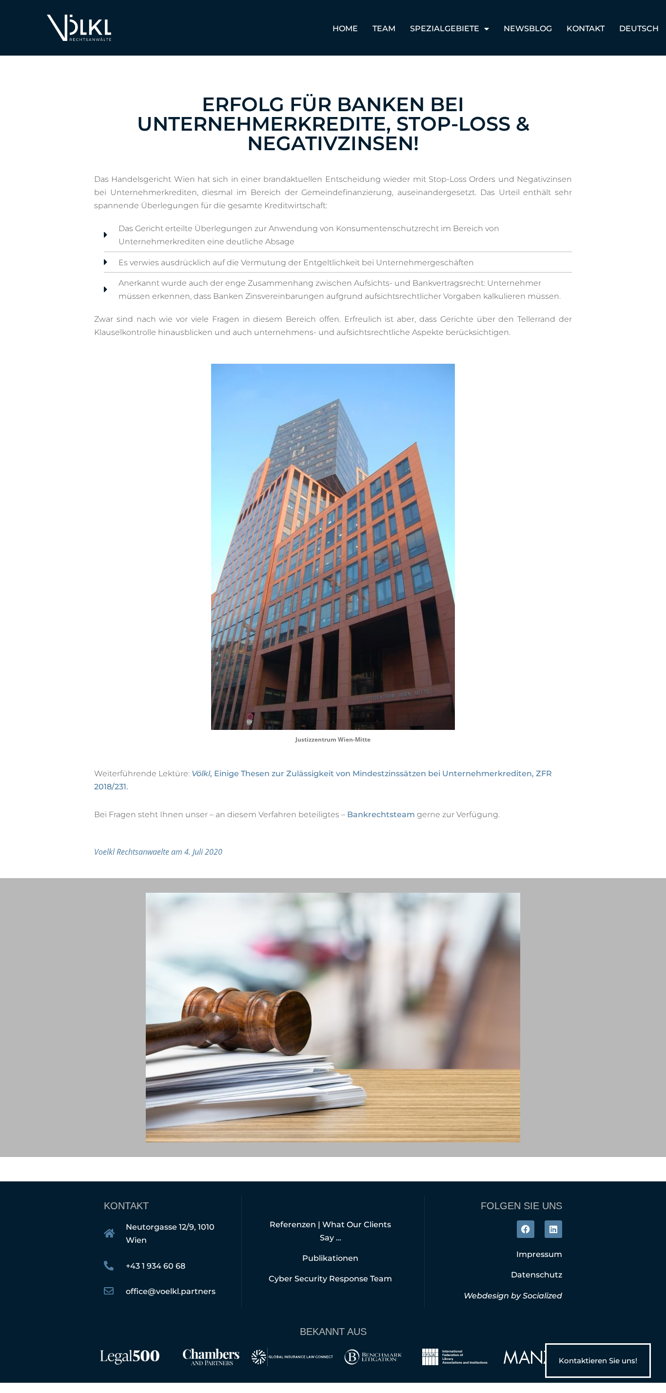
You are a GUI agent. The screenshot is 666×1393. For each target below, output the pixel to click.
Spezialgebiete (444, 28)
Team (383, 28)
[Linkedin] (553, 1229)
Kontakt (586, 28)
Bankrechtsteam (381, 814)
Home (345, 28)
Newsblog (528, 28)
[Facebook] (525, 1229)
